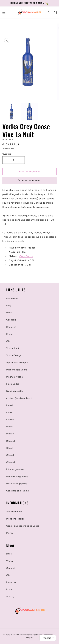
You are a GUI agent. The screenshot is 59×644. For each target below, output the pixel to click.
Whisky (10, 596)
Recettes (11, 327)
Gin (8, 341)
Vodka (9, 561)
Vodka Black (12, 348)
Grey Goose (26, 256)
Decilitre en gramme (17, 476)
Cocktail (10, 568)
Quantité (6, 154)
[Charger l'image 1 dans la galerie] (11, 111)
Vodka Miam (16, 635)
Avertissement (14, 511)
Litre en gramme (15, 469)
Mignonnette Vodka (16, 369)
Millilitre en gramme (16, 483)
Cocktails (11, 319)
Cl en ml (10, 462)
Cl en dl (10, 455)
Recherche (12, 298)
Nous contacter (14, 391)
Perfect (10, 533)
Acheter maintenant (30, 180)
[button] (3, 12)
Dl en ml (10, 441)
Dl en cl (10, 433)
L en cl (9, 412)
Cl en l (9, 448)
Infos (9, 312)
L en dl (9, 405)
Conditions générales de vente (22, 526)
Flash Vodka (12, 384)
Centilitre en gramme (17, 490)
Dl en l (9, 426)
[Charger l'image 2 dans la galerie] (29, 111)
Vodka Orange (13, 355)
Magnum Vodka (14, 376)
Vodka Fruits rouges (17, 362)
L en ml (10, 419)
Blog (8, 305)
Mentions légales (15, 518)
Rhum (9, 334)
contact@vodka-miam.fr (19, 398)
